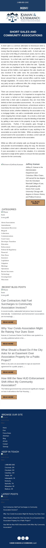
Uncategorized (6, 277)
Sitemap (5, 446)
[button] (22, 8)
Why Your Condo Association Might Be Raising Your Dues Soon (24, 514)
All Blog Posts (35, 202)
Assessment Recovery (9, 228)
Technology (5, 274)
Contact (5, 444)
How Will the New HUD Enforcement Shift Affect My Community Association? (22, 382)
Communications (7, 236)
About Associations (8, 222)
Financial (4, 252)
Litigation (4, 263)
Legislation (5, 260)
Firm (4, 430)
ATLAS (5, 441)
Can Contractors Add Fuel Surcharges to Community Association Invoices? (16, 304)
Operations (5, 269)
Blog (4, 438)
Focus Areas (7, 433)
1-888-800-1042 (22, 2)
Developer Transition (8, 241)
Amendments (5, 225)
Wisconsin (4, 279)
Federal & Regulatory (8, 250)
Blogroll (4, 231)
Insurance (4, 258)
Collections (5, 233)
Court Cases (5, 239)
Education (4, 244)
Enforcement (5, 247)
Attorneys (6, 436)
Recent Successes (7, 271)
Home (5, 428)
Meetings (4, 266)
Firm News (5, 255)
